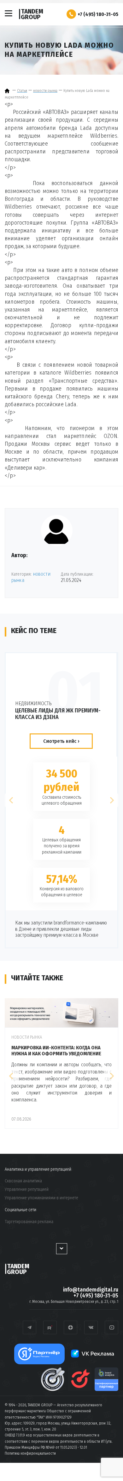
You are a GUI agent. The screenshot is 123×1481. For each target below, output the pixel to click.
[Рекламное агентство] (8, 90)
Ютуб (111, 1327)
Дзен (70, 1327)
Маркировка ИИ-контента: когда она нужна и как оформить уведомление (56, 1051)
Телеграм (29, 1327)
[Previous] (12, 800)
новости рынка (26, 1037)
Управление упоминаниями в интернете (41, 1198)
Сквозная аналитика (23, 1181)
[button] (71, 14)
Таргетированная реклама (29, 1221)
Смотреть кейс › (61, 741)
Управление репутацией (27, 1189)
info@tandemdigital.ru (90, 1290)
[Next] (111, 800)
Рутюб (50, 1327)
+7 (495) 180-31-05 (98, 14)
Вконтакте (91, 1327)
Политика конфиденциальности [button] (30, 1453)
